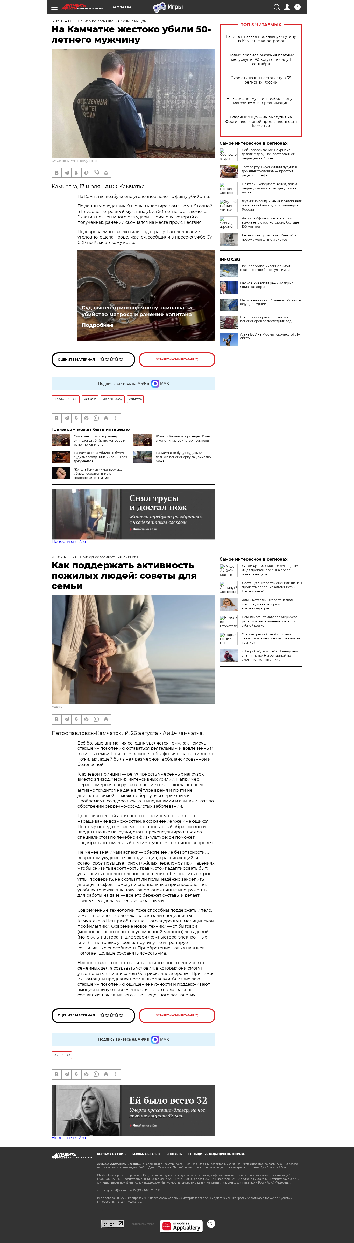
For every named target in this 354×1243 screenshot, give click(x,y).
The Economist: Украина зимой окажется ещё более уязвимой (265, 268)
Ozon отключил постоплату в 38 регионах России (261, 80)
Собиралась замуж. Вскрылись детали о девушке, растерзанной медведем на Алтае (268, 154)
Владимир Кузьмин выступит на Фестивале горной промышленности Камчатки (261, 121)
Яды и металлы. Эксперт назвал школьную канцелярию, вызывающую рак (267, 604)
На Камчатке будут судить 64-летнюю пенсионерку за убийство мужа (183, 457)
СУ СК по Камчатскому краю (74, 161)
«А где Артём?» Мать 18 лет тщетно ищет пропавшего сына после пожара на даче (270, 570)
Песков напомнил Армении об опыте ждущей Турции (270, 302)
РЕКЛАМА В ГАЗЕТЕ (146, 1154)
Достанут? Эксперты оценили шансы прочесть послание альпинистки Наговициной (272, 587)
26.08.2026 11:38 (64, 557)
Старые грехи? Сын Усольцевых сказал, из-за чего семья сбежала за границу (271, 638)
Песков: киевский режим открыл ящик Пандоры (266, 285)
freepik (57, 707)
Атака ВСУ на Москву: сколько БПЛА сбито (270, 336)
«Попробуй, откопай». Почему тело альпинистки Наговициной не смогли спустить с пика (270, 655)
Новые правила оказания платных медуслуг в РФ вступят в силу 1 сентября (261, 59)
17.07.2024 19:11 (63, 21)
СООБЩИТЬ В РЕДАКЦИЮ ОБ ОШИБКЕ (216, 1154)
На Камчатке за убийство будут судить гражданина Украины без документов (100, 457)
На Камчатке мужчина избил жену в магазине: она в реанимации (261, 100)
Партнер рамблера (142, 1223)
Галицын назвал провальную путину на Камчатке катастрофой (261, 38)
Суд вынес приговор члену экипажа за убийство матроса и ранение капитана (137, 310)
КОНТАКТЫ (174, 1154)
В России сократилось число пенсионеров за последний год (266, 319)
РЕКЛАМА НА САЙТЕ (111, 1154)
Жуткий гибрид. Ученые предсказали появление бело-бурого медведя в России (272, 205)
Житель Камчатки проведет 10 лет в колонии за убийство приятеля (183, 438)
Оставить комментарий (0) (177, 359)
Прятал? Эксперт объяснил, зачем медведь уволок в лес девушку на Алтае (269, 188)
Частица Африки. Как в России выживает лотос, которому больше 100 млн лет (270, 222)
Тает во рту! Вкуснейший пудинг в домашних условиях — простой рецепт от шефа (269, 171)
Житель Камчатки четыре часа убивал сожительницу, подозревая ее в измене (98, 473)
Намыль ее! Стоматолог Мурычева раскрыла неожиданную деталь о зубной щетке (270, 621)
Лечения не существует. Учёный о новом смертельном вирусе (269, 237)
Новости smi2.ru (69, 541)
